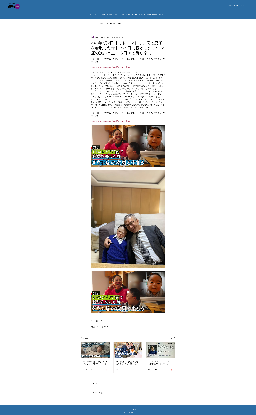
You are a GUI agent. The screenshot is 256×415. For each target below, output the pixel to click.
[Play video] (128, 292)
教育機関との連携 (114, 23)
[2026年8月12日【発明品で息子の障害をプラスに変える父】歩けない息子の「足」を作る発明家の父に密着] (128, 350)
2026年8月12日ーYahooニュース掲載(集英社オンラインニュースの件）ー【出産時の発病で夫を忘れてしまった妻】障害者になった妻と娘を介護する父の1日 (160, 363)
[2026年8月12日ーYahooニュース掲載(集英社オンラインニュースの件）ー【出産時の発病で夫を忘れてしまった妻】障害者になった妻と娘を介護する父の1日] (160, 350)
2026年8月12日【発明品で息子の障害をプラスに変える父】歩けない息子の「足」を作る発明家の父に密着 (128, 363)
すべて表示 (171, 338)
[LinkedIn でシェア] (102, 321)
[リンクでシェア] (107, 321)
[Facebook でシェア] (92, 321)
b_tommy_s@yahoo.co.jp (131, 412)
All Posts (84, 23)
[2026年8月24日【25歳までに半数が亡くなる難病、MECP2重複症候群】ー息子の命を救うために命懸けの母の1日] (95, 350)
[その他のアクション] (164, 37)
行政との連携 (97, 23)
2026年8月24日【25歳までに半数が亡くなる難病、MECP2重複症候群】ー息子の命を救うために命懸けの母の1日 (95, 363)
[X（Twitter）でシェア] (97, 321)
